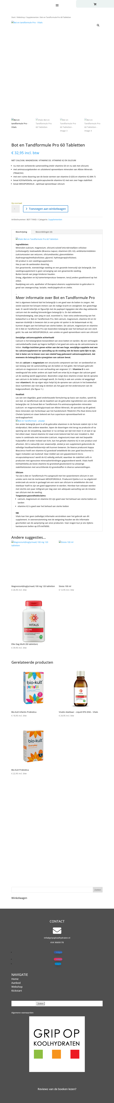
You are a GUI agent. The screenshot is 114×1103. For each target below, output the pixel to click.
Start (13, 17)
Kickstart (16, 990)
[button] (98, 25)
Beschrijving (21, 232)
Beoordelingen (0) (44, 232)
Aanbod (16, 982)
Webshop (21, 17)
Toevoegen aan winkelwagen (47, 209)
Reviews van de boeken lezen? (57, 1089)
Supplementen (32, 17)
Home (14, 979)
